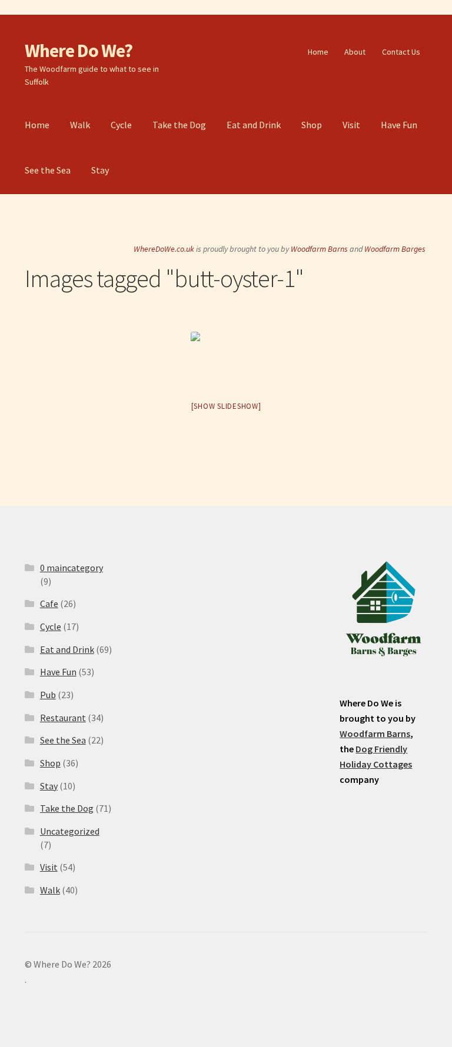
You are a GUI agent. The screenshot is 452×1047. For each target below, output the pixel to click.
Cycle (121, 125)
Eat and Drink (254, 125)
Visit (351, 125)
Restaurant (63, 717)
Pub (48, 695)
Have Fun (399, 125)
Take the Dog (179, 125)
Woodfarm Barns (319, 249)
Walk (80, 125)
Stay (100, 170)
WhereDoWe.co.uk (164, 249)
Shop (311, 125)
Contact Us (401, 51)
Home (318, 51)
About (354, 51)
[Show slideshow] (226, 406)
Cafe (49, 603)
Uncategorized (69, 831)
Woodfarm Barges (395, 249)
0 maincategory (71, 567)
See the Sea (48, 170)
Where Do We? (78, 50)
